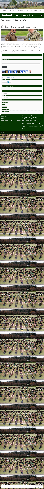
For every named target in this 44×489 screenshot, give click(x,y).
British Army (13, 50)
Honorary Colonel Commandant (7, 51)
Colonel (17, 50)
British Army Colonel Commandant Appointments (18, 27)
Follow (5, 67)
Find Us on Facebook (7, 86)
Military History (6, 50)
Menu (42, 15)
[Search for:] (7, 57)
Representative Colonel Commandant (21, 51)
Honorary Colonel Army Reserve (34, 50)
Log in (3, 104)
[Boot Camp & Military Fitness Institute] (22, 4)
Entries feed (4, 107)
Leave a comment (34, 51)
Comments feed (5, 109)
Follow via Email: (6, 59)
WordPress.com (5, 111)
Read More (39, 47)
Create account (5, 102)
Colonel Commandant (23, 50)
